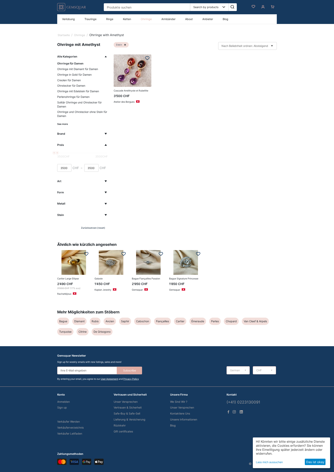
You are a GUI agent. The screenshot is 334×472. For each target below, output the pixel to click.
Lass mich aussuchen (269, 462)
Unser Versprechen (126, 401)
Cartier (180, 321)
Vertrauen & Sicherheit (128, 407)
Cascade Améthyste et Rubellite (131, 90)
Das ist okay (315, 462)
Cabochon (142, 321)
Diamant (79, 321)
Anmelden (63, 401)
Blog (225, 19)
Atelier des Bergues (124, 101)
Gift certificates (123, 431)
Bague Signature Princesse (183, 278)
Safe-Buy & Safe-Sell (127, 413)
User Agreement (109, 378)
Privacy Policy (131, 378)
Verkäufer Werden (68, 421)
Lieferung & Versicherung (129, 419)
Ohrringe (146, 19)
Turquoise (65, 331)
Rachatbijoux (64, 293)
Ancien (110, 321)
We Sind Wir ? (178, 401)
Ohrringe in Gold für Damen (74, 74)
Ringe (109, 19)
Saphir (125, 321)
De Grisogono (102, 331)
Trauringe (90, 19)
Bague (63, 321)
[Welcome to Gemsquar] (71, 10)
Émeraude (197, 321)
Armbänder (168, 19)
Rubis (95, 321)
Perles (215, 321)
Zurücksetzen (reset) (93, 227)
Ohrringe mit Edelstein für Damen (78, 91)
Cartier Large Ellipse (68, 278)
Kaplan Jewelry (103, 289)
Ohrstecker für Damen (71, 85)
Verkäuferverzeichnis (70, 427)
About (189, 19)
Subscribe (129, 370)
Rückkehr (120, 425)
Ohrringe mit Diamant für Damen (77, 69)
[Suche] (232, 7)
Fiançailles (162, 321)
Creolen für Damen (69, 80)
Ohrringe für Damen (70, 63)
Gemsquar (137, 289)
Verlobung (68, 19)
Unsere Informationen (183, 419)
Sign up (62, 407)
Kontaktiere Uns (180, 413)
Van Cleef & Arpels (255, 321)
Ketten (127, 19)
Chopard (231, 321)
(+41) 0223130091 (243, 402)
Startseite (64, 35)
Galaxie (99, 278)
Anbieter (207, 19)
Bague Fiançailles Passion (146, 278)
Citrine (82, 331)
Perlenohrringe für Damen (73, 96)
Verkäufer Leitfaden (69, 433)
